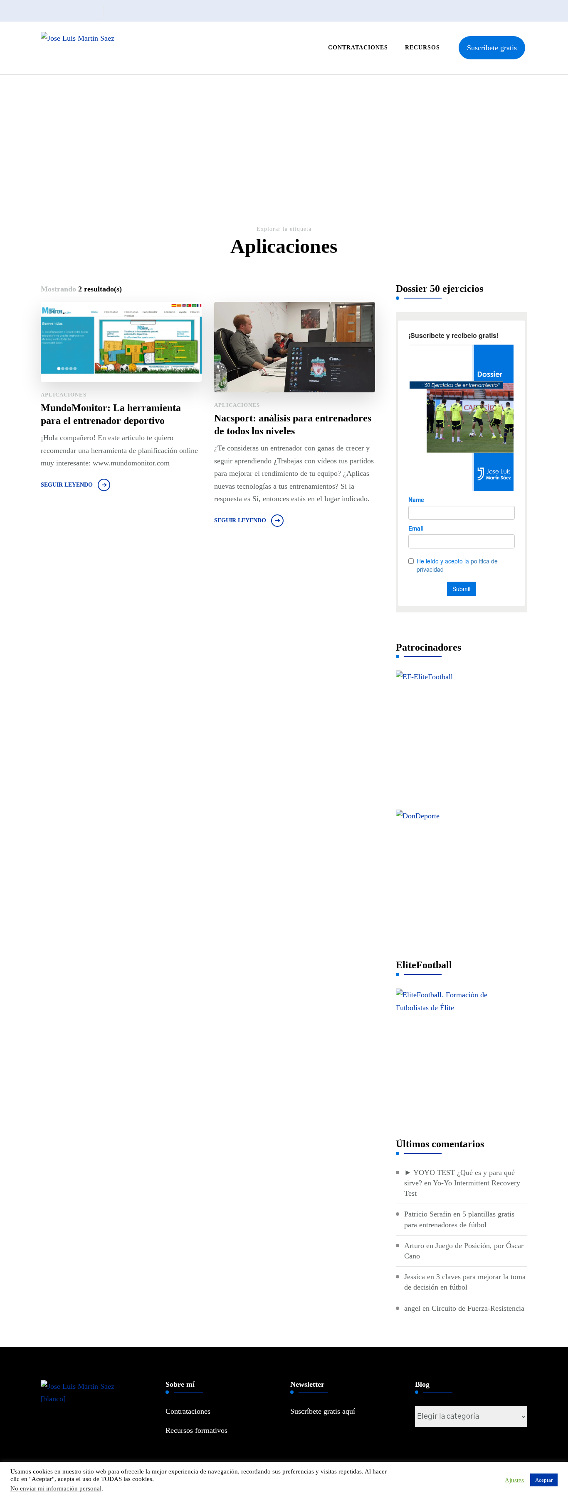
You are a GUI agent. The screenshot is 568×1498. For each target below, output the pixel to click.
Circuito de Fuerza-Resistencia (478, 1308)
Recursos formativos (196, 1430)
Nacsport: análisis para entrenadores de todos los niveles (292, 424)
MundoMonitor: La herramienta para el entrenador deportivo (111, 414)
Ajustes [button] (514, 1480)
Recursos (422, 47)
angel (412, 1308)
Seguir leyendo (67, 485)
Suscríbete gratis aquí (322, 1411)
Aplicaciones (63, 395)
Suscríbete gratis (492, 48)
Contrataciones (358, 47)
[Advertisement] (284, 162)
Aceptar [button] (544, 1480)
